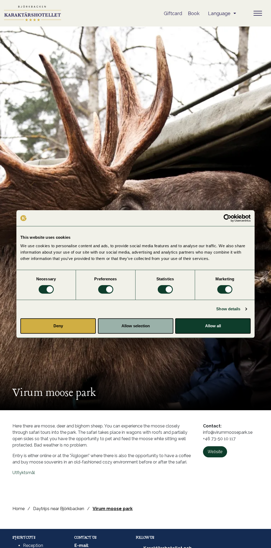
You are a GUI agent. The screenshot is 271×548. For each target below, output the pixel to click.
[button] (222, 13)
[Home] (32, 13)
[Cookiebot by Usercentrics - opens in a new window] (227, 218)
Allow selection (135, 326)
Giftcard (173, 13)
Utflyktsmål (23, 472)
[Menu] (258, 13)
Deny (58, 326)
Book (194, 13)
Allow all (213, 326)
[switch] (105, 289)
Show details (228, 309)
